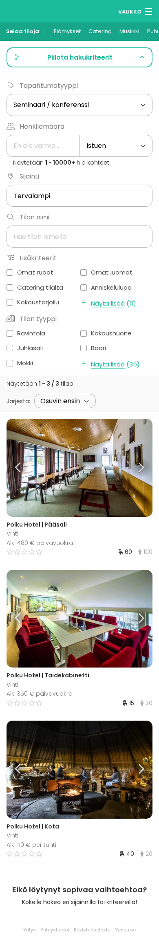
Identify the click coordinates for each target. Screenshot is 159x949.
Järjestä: (18, 401)
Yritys (29, 930)
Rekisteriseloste (92, 930)
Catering (100, 31)
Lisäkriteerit (38, 258)
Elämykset (67, 31)
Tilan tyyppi (38, 319)
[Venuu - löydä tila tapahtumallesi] (21, 10)
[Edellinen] (25, 468)
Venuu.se (125, 930)
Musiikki (129, 31)
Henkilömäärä (42, 126)
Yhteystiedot (54, 930)
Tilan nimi (34, 217)
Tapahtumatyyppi (49, 85)
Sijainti (29, 176)
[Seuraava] (134, 468)
